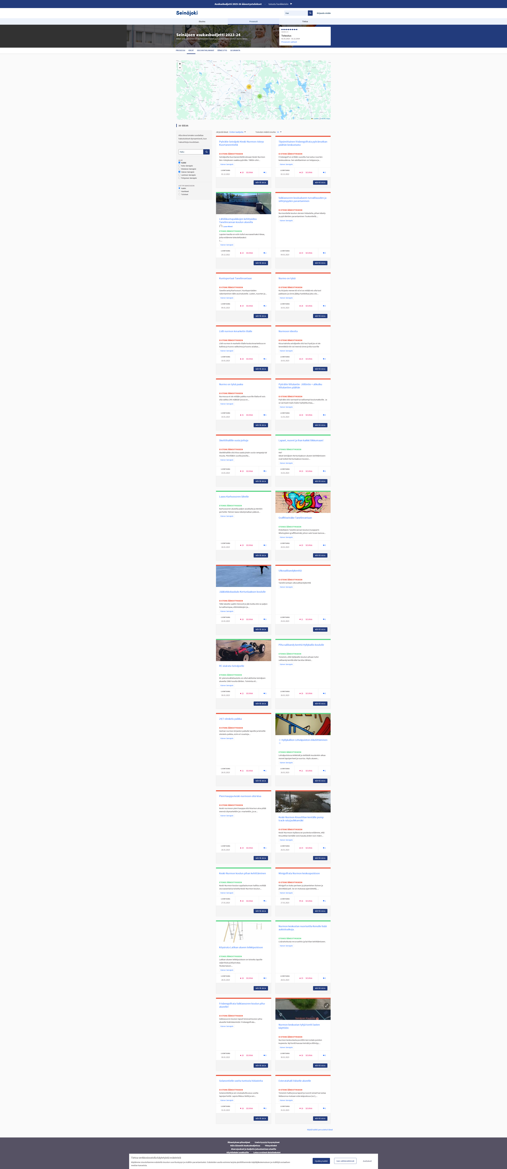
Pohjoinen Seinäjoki (189, 178)
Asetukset (367, 1161)
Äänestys (222, 50)
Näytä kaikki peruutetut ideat (320, 1129)
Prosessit (253, 21)
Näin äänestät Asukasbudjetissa (245, 1145)
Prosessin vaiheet (289, 42)
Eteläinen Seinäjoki (188, 169)
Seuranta (235, 50)
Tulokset (184, 194)
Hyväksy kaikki (321, 1161)
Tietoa (305, 21)
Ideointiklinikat (205, 50)
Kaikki (183, 163)
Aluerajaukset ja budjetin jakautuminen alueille (253, 1149)
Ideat (191, 50)
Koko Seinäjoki (187, 166)
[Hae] (310, 13)
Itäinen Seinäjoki (187, 172)
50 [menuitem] (278, 132)
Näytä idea (262, 182)
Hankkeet (185, 191)
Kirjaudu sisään (324, 13)
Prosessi (180, 50)
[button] (259, 96)
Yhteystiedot (271, 1145)
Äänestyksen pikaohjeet (239, 1142)
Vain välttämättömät (345, 1161)
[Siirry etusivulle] (188, 13)
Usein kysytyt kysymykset (267, 1142)
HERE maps (325, 118)
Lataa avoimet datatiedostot (266, 1152)
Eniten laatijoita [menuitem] (236, 132)
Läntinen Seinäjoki (188, 175)
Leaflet (315, 118)
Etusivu (202, 21)
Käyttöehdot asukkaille (238, 1152)
